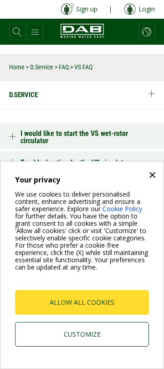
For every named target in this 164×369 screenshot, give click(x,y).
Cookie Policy (122, 208)
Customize (82, 334)
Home (17, 67)
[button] (17, 32)
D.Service (41, 67)
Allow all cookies (82, 302)
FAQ (64, 67)
